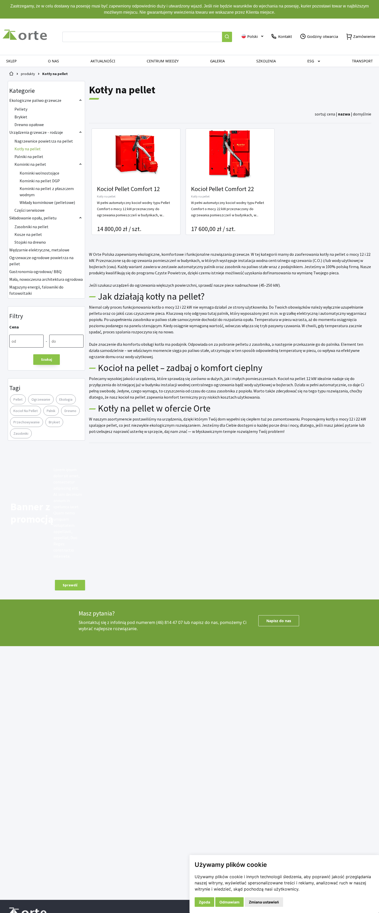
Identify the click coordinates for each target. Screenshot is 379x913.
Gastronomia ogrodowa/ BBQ (35, 271)
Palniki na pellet (28, 156)
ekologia (65, 399)
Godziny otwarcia (322, 36)
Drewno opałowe (29, 124)
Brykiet (20, 116)
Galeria (217, 61)
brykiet (54, 422)
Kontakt (284, 36)
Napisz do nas (278, 620)
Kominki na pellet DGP (40, 180)
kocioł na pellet (25, 410)
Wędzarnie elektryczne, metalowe (39, 249)
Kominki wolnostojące (39, 173)
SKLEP (11, 61)
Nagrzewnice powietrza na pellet (43, 141)
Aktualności (102, 61)
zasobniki (20, 433)
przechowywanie (26, 422)
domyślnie (362, 114)
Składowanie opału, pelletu (32, 217)
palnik (51, 410)
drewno (70, 410)
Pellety (20, 109)
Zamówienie (363, 36)
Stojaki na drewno (30, 242)
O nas (53, 61)
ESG (310, 61)
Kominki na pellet (30, 164)
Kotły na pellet (55, 73)
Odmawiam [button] (229, 902)
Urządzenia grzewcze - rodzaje (36, 132)
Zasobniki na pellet (31, 226)
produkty (28, 73)
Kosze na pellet (28, 234)
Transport (362, 61)
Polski (252, 36)
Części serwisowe (29, 210)
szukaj (46, 359)
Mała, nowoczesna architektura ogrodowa (46, 279)
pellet (17, 399)
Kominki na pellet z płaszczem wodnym (47, 191)
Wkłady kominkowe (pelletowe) (47, 202)
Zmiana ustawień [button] (264, 902)
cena (331, 114)
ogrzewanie (40, 399)
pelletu (96, 313)
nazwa (344, 114)
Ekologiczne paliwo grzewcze (35, 100)
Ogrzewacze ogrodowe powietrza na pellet (41, 260)
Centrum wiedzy (163, 61)
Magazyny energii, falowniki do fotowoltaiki (36, 290)
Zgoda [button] (204, 902)
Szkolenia (266, 61)
